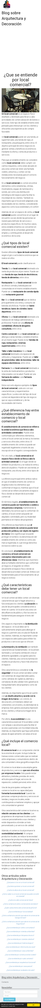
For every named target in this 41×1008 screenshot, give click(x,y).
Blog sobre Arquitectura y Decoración (14, 18)
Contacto (5, 982)
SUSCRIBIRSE (9, 999)
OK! (33, 1005)
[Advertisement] (20, 48)
